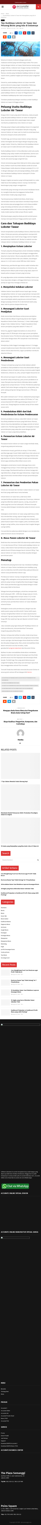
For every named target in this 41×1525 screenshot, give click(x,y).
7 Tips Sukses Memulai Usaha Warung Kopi (14, 781)
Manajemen (4, 938)
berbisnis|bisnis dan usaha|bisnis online (12, 691)
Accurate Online (5, 1411)
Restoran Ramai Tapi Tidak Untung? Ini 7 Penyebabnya (18, 880)
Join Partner (4, 1438)
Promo (3, 1433)
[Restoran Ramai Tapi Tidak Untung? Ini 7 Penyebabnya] (5, 983)
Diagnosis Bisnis (5, 924)
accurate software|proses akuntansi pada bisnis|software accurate (20, 685)
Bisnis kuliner (4, 919)
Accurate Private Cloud (7, 1416)
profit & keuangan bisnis (8, 949)
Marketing (4, 944)
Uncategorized (5, 958)
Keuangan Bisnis (5, 935)
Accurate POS (5, 1421)
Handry (4, 28)
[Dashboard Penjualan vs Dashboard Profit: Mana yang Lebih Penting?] (5, 1012)
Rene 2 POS (4, 1418)
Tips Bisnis (4, 955)
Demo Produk (5, 1436)
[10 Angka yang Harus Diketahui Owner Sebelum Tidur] (5, 1002)
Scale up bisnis (5, 952)
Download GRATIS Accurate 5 (9, 1443)
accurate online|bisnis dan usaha (10, 682)
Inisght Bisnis (4, 930)
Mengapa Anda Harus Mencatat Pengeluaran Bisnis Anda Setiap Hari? (20, 712)
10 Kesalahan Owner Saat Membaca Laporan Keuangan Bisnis (20, 884)
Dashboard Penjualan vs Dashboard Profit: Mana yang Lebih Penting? (24, 1011)
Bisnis (2, 20)
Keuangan (4, 933)
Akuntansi (3, 907)
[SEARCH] (38, 860)
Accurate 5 (4, 1408)
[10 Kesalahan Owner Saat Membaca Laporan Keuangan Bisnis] (5, 992)
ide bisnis (3, 927)
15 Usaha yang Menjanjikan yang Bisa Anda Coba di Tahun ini (20, 846)
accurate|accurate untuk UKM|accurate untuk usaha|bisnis (17, 688)
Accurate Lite (4, 1413)
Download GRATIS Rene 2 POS (9, 1446)
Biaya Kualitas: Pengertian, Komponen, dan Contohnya (20, 723)
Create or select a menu (20, 2)
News (2, 1394)
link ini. (29, 672)
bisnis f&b (4, 916)
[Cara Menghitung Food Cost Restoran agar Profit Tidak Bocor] (5, 973)
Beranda (3, 1389)
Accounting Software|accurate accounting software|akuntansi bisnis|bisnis (19, 679)
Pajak (2, 946)
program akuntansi (15, 648)
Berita (2, 910)
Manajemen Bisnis (6, 941)
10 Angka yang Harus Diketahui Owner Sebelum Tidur (17, 888)
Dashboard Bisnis (6, 921)
